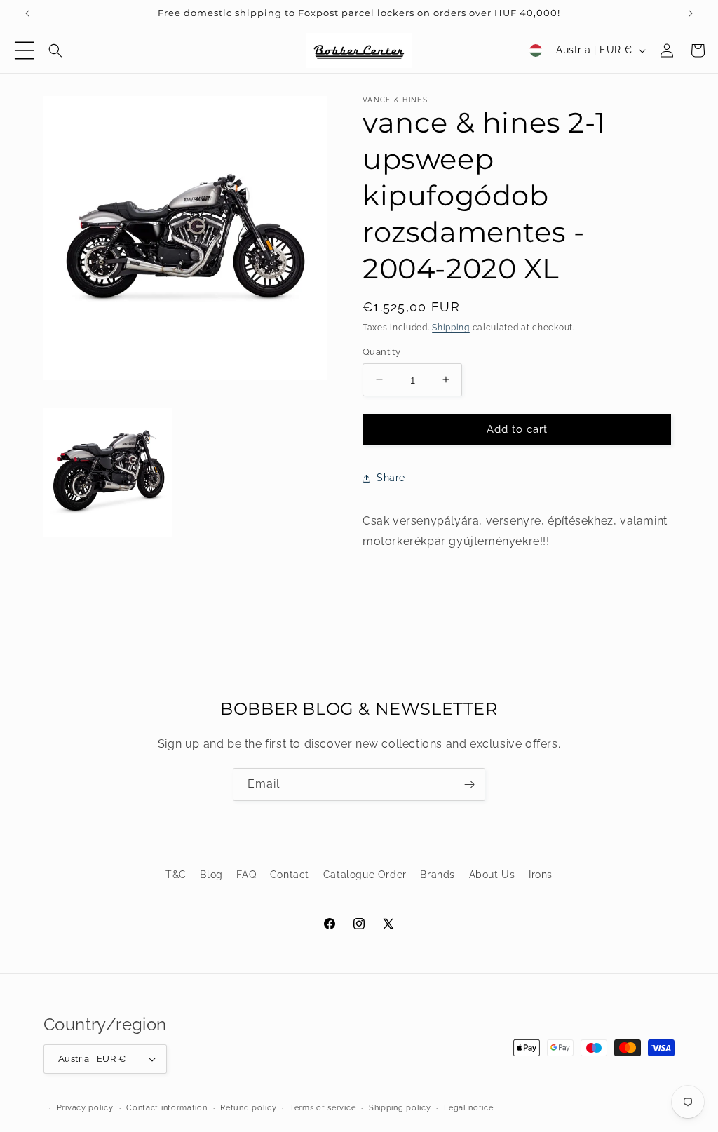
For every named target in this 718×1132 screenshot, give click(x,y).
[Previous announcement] (27, 13)
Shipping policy (400, 1107)
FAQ (246, 874)
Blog (211, 874)
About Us (492, 874)
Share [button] (391, 477)
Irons (541, 874)
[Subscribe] (469, 784)
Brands (437, 874)
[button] (24, 50)
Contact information (166, 1107)
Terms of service (322, 1107)
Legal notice (468, 1107)
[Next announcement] (690, 13)
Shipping (451, 327)
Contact (289, 874)
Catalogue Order (365, 874)
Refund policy (248, 1107)
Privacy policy (85, 1107)
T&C (176, 874)
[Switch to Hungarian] (535, 50)
